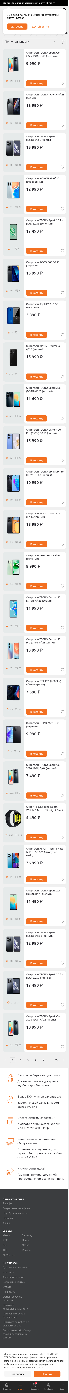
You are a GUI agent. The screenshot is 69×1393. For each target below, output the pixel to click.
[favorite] (62, 83)
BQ (5, 1245)
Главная (7, 1389)
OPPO (25, 1245)
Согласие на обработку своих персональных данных (17, 1334)
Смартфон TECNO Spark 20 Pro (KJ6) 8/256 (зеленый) (45, 222)
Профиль (48, 1389)
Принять (47, 1373)
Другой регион (41, 26)
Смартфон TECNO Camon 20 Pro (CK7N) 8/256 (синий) (43, 431)
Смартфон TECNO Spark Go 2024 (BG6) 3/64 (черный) (43, 767)
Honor (25, 1240)
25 (56, 1060)
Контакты (8, 1272)
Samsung (27, 1236)
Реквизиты (9, 1292)
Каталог (20, 1389)
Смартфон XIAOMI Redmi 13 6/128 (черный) (43, 348)
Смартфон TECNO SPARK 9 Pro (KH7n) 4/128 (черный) (45, 473)
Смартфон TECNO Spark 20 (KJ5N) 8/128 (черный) (42, 934)
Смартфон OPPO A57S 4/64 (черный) (42, 725)
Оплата (7, 1287)
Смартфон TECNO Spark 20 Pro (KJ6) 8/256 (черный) (45, 976)
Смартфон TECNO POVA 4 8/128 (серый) (45, 96)
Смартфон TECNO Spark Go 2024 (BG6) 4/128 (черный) (43, 1018)
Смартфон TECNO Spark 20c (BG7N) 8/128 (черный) (43, 390)
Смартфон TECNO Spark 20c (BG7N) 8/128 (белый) (43, 892)
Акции (6, 1223)
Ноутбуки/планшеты (15, 1213)
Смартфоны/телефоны (16, 1209)
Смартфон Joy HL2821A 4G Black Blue (42, 306)
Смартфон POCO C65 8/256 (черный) (42, 264)
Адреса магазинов (13, 1277)
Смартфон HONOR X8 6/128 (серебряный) (42, 180)
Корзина (34, 1386)
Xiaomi (6, 1236)
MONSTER (9, 1255)
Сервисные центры (14, 1282)
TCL (5, 1250)
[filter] (63, 42)
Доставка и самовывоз (16, 1267)
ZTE (5, 1240)
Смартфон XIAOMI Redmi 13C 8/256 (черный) (43, 515)
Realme (26, 1250)
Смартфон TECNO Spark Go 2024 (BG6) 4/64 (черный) (43, 54)
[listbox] (29, 3)
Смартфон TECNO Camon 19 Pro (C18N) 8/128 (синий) (43, 641)
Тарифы (7, 1204)
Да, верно (17, 26)
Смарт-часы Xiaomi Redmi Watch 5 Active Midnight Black (44, 809)
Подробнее (18, 1373)
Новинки (8, 1218)
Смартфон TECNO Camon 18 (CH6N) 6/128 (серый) (43, 599)
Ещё (62, 1389)
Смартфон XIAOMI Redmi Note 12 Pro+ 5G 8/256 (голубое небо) (44, 852)
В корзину (36, 83)
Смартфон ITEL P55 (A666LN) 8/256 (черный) (43, 683)
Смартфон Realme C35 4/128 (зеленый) (43, 557)
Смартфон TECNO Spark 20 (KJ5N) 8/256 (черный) (42, 138)
